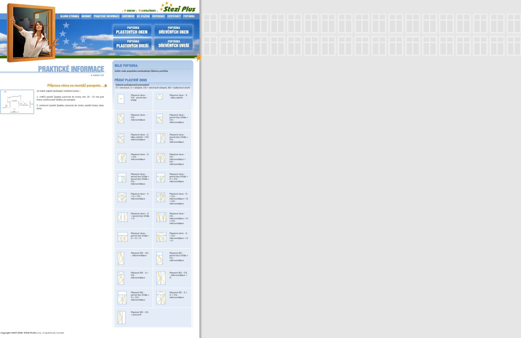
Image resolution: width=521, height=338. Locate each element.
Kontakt (60, 333)
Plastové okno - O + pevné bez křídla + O (140, 216)
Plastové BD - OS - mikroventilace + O (178, 275)
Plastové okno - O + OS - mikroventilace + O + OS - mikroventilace (179, 199)
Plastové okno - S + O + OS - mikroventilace (139, 196)
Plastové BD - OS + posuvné (139, 313)
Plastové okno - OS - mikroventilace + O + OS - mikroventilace (179, 218)
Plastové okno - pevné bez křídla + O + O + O (140, 235)
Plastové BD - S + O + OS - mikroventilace (178, 295)
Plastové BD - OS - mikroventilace (139, 254)
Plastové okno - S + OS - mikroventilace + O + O (179, 237)
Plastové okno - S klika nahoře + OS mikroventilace (140, 137)
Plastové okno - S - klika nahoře (178, 96)
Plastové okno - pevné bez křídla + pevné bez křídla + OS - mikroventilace (140, 179)
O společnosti (49, 333)
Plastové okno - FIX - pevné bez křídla (139, 97)
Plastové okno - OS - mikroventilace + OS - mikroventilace (178, 159)
